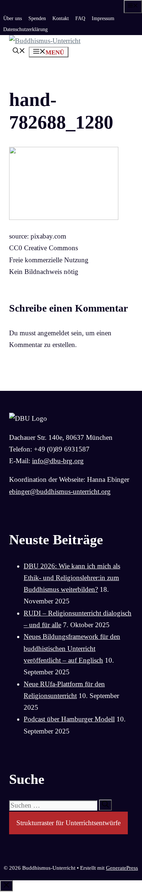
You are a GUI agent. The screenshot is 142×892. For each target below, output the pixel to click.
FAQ (80, 18)
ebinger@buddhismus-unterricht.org (60, 491)
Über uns (12, 18)
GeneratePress (122, 868)
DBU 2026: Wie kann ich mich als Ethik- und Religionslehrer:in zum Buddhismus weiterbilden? (72, 578)
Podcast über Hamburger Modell (69, 719)
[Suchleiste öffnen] (19, 51)
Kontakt (60, 18)
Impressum (103, 18)
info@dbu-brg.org (58, 461)
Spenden (37, 18)
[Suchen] (105, 805)
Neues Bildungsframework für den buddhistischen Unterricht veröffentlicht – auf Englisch (72, 648)
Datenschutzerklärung (25, 29)
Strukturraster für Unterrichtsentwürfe (68, 823)
